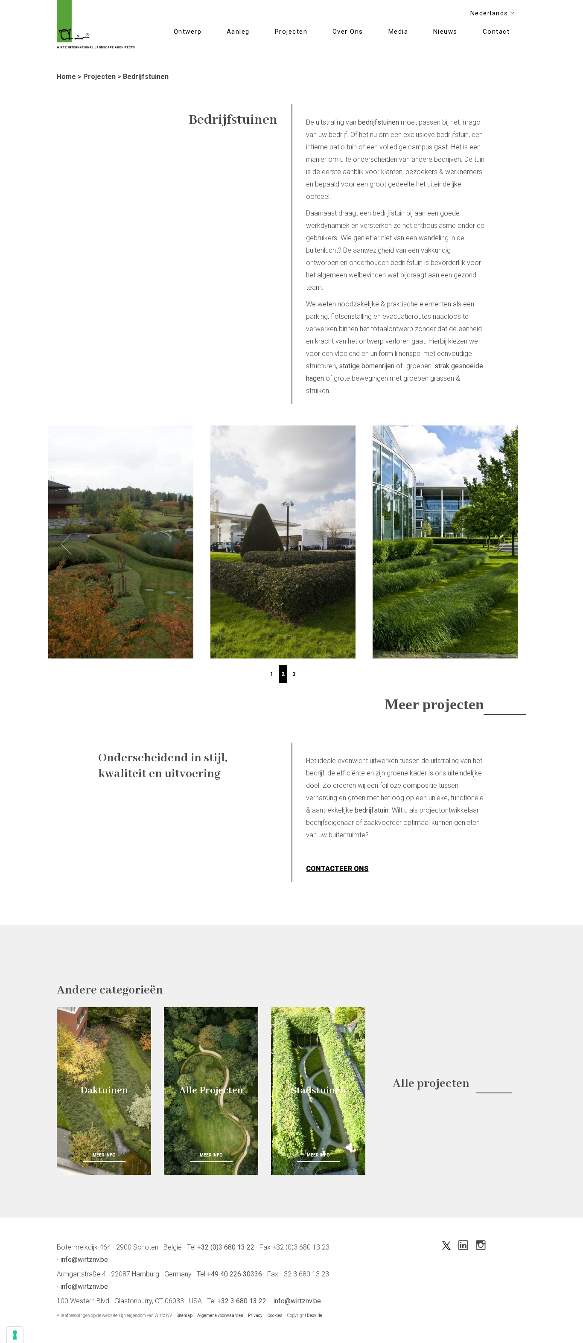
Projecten (99, 77)
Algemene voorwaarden (220, 1315)
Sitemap (184, 1315)
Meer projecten (434, 704)
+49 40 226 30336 (234, 1274)
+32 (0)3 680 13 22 (225, 1247)
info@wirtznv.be (84, 1260)
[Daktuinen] (104, 1091)
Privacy (255, 1315)
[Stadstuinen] (318, 1091)
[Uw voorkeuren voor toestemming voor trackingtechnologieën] (15, 1335)
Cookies (275, 1315)
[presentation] (66, 544)
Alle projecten (431, 1083)
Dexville (314, 1315)
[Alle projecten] (211, 1091)
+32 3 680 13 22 (241, 1301)
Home (66, 77)
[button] (272, 674)
